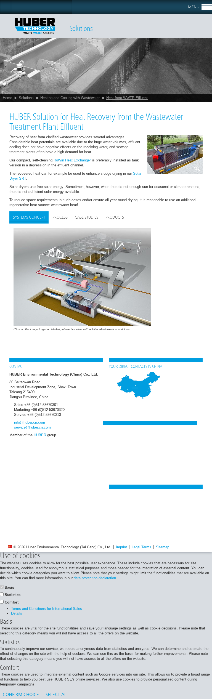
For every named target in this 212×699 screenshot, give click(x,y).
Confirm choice (21, 695)
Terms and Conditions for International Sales (46, 609)
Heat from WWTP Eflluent (127, 98)
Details (16, 613)
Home (7, 98)
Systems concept (29, 217)
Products (114, 217)
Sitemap (162, 547)
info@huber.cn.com (29, 422)
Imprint (121, 547)
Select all (57, 695)
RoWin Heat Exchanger (72, 160)
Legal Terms (141, 547)
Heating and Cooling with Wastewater (70, 98)
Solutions (26, 98)
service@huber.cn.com (32, 427)
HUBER (40, 435)
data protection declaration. (95, 578)
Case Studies (86, 217)
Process (60, 217)
